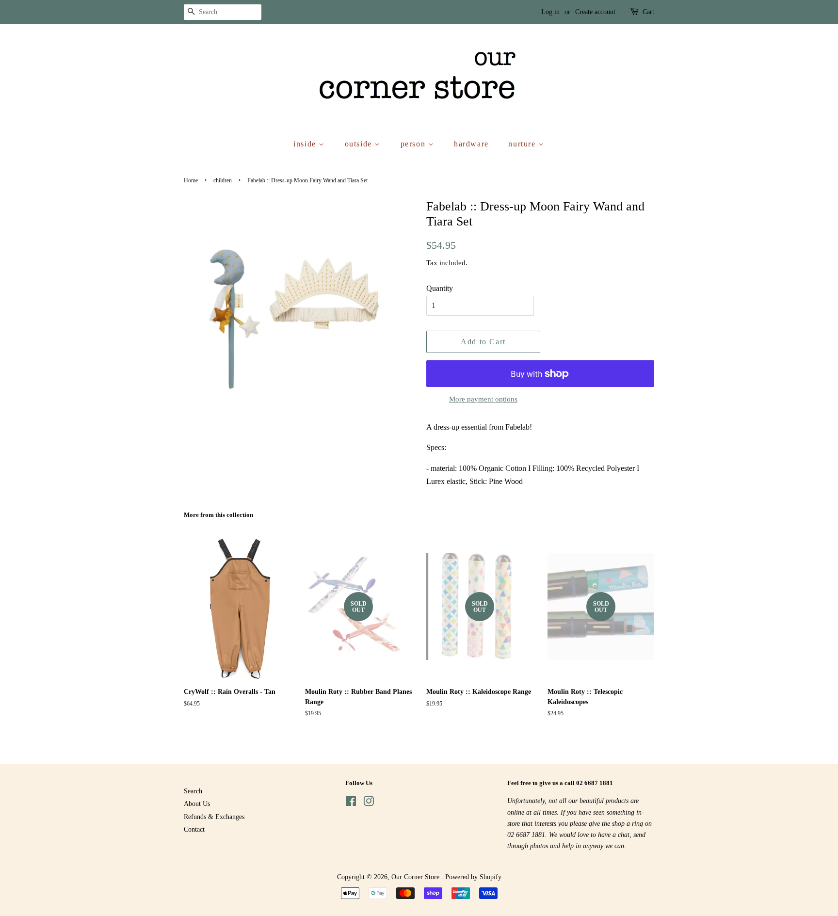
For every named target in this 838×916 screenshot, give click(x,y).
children (222, 180)
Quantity (439, 288)
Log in (550, 12)
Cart (648, 12)
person (414, 144)
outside (360, 144)
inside (306, 144)
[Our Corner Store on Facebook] (350, 803)
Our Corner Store (416, 877)
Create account (595, 12)
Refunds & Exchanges (214, 816)
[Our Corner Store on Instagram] (368, 803)
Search (193, 791)
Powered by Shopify (473, 877)
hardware (471, 144)
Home (191, 180)
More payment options (483, 399)
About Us (197, 803)
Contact (194, 829)
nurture (523, 144)
